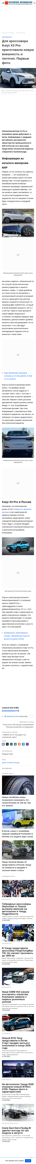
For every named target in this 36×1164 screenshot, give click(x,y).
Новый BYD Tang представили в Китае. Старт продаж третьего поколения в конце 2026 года (16, 1043)
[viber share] (27, 744)
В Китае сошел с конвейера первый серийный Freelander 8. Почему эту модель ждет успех (17, 834)
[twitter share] (7, 744)
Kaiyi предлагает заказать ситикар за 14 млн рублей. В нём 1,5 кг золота (18, 376)
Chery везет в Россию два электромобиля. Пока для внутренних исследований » (18, 725)
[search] (34, 3)
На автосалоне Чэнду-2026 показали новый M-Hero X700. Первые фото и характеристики (18, 1088)
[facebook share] (3, 744)
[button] (18, 223)
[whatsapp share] (11, 744)
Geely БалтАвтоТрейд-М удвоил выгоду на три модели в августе (16, 1130)
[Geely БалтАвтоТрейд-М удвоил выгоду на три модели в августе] (18, 1112)
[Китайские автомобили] (18, 3)
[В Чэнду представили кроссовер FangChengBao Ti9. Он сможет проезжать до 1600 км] (18, 932)
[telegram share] (23, 744)
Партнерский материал (10, 1123)
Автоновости (20, 32)
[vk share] (15, 744)
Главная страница (8, 32)
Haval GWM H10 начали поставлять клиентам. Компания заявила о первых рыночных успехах (15, 997)
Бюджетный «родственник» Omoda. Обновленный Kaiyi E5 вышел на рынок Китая (17, 636)
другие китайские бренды (11, 762)
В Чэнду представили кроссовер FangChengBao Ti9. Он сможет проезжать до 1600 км (17, 952)
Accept (28, 1161)
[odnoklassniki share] (19, 744)
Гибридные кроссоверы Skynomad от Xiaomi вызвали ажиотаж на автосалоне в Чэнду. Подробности (16, 909)
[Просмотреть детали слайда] (19, 717)
